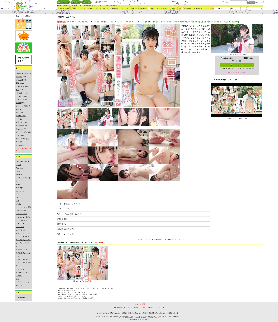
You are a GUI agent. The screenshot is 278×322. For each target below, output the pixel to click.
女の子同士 (20, 125)
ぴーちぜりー (21, 210)
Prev (59, 66)
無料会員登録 (209, 8)
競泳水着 (19, 122)
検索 (252, 2)
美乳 (17, 112)
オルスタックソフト (23, 233)
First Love (19, 168)
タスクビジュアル (22, 249)
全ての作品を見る (23, 59)
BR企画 (19, 165)
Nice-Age (19, 187)
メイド (18, 135)
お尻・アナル (21, 138)
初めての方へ (177, 8)
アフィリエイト (159, 307)
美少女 (18, 103)
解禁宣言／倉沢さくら (80, 281)
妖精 (17, 279)
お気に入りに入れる (238, 72)
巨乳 (17, 89)
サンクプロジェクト (23, 240)
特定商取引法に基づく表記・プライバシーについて (130, 307)
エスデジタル (21, 230)
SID (17, 200)
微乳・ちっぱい (21, 132)
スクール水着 (21, 106)
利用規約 (150, 307)
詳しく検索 (260, 2)
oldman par (20, 191)
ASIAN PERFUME (22, 161)
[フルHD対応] (21, 73)
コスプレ (19, 99)
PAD (17, 194)
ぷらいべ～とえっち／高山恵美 (236, 118)
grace (18, 171)
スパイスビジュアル (23, 243)
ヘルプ (88, 2)
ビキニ (18, 80)
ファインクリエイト (23, 259)
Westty (18, 204)
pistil (17, 197)
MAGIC (18, 184)
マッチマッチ (21, 269)
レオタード (20, 86)
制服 (21, 12)
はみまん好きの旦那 (23, 207)
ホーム (16, 12)
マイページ (65, 2)
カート (77, 2)
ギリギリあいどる (22, 236)
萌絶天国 (19, 285)
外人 (17, 142)
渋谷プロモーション (23, 282)
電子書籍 (19, 76)
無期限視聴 (228, 58)
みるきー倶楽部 (21, 213)
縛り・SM (19, 129)
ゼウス (18, 246)
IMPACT (19, 174)
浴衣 (17, 109)
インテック (20, 226)
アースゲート (21, 223)
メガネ (18, 145)
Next (177, 66)
